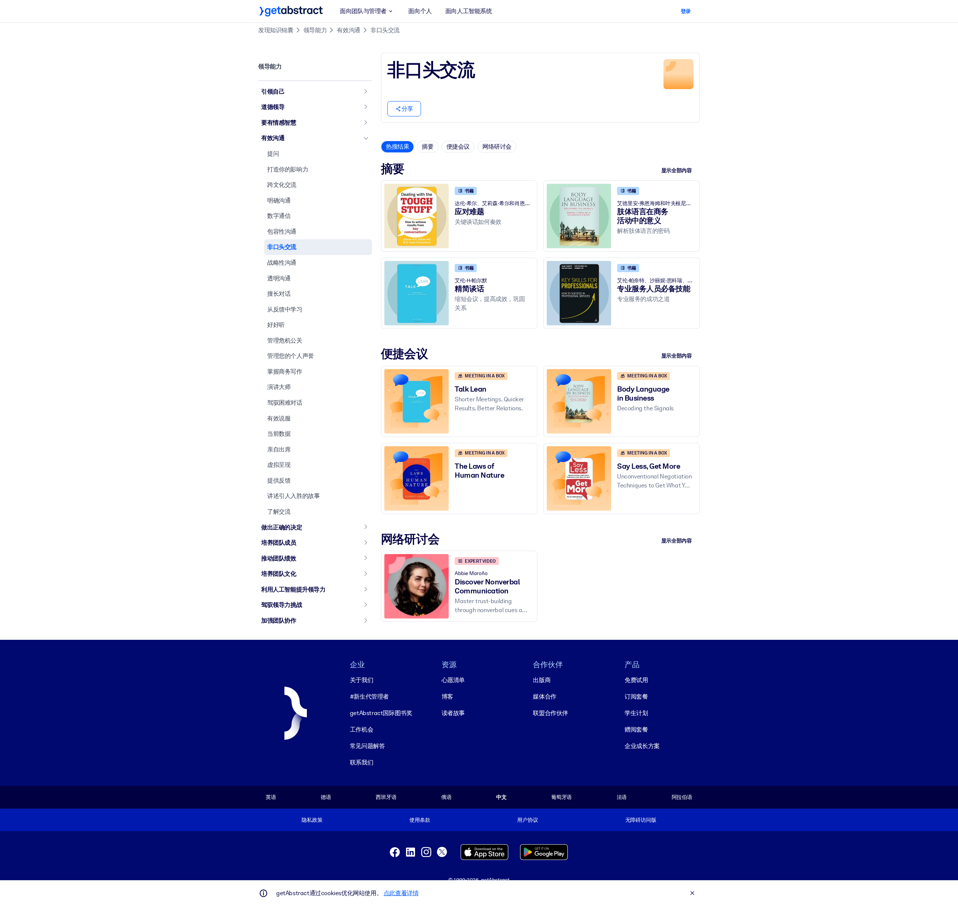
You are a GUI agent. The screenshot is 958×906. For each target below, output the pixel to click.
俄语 (446, 797)
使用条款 (419, 820)
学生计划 (636, 713)
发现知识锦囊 (275, 30)
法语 (622, 797)
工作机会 (361, 729)
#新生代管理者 (369, 696)
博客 (447, 696)
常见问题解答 (367, 746)
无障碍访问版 (640, 820)
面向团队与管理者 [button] (363, 11)
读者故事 (453, 713)
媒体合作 (544, 696)
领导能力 (315, 30)
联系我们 (361, 762)
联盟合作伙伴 (550, 713)
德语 (326, 797)
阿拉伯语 (682, 797)
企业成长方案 (642, 746)
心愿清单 (453, 680)
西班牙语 (386, 797)
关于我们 (361, 680)
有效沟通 (348, 30)
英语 (271, 797)
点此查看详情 (401, 893)
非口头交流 (385, 30)
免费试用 (636, 680)
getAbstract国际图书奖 (381, 713)
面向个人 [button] (419, 11)
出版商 (541, 680)
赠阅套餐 (636, 729)
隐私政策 (312, 820)
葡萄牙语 (561, 797)
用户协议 (527, 820)
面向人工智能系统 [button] (468, 11)
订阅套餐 (636, 696)
